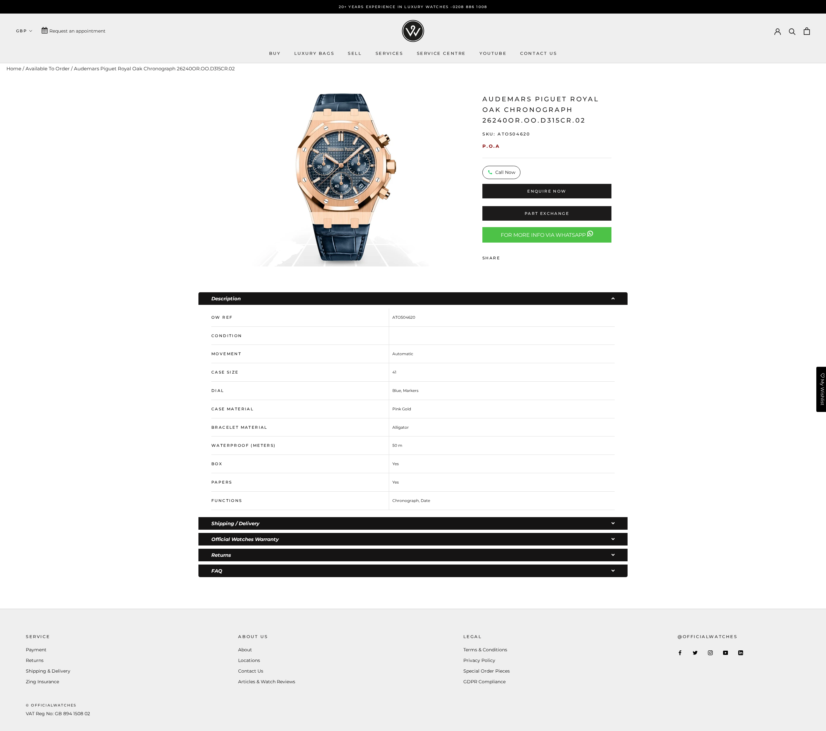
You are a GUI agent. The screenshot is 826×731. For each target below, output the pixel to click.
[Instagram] (710, 652)
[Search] (792, 31)
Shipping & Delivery (48, 671)
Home (13, 68)
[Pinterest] (523, 256)
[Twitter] (515, 256)
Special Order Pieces (486, 671)
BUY (275, 53)
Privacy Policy (479, 660)
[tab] (413, 298)
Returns (35, 660)
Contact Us (250, 671)
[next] (437, 177)
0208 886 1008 (470, 7)
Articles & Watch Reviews (266, 682)
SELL (355, 53)
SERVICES (389, 53)
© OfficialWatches (51, 705)
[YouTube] (725, 652)
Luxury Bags (314, 53)
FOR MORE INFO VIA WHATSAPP (544, 235)
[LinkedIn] (740, 652)
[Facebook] (506, 256)
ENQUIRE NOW (546, 191)
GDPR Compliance (484, 682)
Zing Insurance (42, 682)
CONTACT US (538, 53)
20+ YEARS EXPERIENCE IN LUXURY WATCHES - (396, 7)
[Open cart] (807, 31)
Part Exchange (547, 213)
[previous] (243, 177)
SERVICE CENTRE (441, 53)
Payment (36, 650)
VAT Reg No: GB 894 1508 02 (58, 713)
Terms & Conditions (485, 650)
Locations (249, 660)
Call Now (505, 172)
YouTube (493, 53)
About (245, 650)
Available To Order (47, 68)
